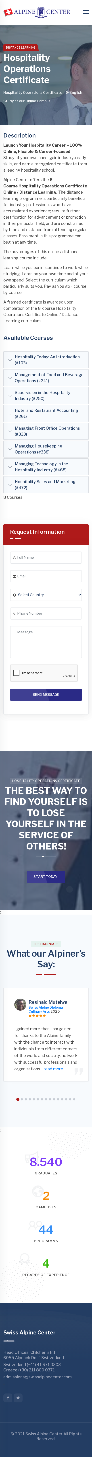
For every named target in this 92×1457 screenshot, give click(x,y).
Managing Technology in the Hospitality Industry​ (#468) (41, 467)
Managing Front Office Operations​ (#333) (47, 431)
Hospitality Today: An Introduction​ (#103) (47, 360)
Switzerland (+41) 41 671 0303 (32, 1364)
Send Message (46, 695)
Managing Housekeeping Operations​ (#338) (38, 449)
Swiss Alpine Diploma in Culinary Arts (48, 1010)
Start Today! (45, 877)
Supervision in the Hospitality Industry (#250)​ (42, 395)
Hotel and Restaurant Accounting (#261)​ (46, 413)
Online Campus (37, 101)
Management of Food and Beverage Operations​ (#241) (49, 377)
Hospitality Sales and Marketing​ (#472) (45, 484)
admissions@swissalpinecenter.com (37, 1377)
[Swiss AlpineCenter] (36, 12)
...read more (52, 1069)
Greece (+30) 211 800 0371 (29, 1370)
